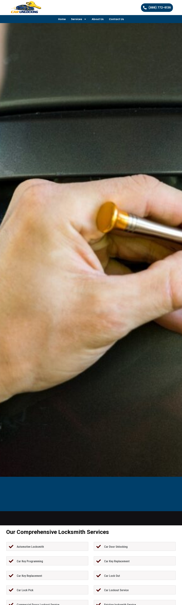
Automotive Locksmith (30, 546)
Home (62, 19)
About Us (98, 19)
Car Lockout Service (116, 590)
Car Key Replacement (117, 561)
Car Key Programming (30, 561)
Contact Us (116, 19)
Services (76, 19)
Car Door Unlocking (116, 546)
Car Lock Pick (25, 590)
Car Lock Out (112, 576)
